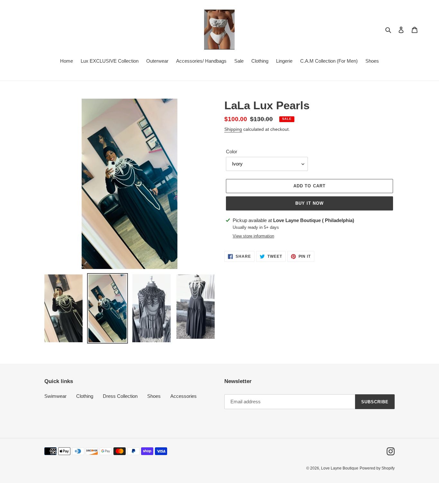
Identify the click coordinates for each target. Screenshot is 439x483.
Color (231, 151)
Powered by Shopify (377, 468)
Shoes (154, 396)
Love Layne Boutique (339, 468)
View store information (253, 236)
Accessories (183, 396)
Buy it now (309, 203)
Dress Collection (120, 396)
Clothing (84, 396)
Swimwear (55, 396)
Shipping (233, 129)
